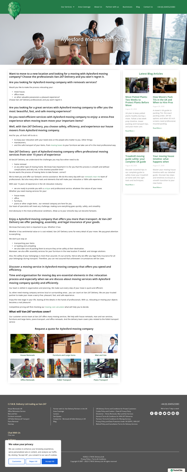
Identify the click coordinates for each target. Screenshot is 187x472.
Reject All (33, 461)
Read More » (129, 131)
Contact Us (148, 7)
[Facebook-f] (151, 413)
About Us (98, 7)
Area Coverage (84, 7)
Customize (16, 461)
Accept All (49, 461)
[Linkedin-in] (160, 413)
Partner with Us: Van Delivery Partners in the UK (70, 409)
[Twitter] (164, 413)
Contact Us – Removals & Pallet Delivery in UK (69, 419)
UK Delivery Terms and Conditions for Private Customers (116, 409)
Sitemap (11, 424)
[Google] (177, 413)
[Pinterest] (173, 413)
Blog (138, 7)
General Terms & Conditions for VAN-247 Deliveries (114, 416)
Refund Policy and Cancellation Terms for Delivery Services (117, 424)
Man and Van (12, 414)
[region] (33, 453)
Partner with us (112, 7)
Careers (56, 414)
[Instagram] (156, 413)
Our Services (66, 7)
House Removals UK (15, 409)
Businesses (127, 7)
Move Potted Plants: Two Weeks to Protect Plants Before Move (137, 101)
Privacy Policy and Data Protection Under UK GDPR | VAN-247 (118, 421)
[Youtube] (169, 413)
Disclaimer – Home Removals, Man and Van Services (114, 414)
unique (47, 188)
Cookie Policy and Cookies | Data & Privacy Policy (113, 411)
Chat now (11, 435)
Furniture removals (14, 416)
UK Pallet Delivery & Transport (18, 419)
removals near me (92, 176)
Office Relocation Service (16, 411)
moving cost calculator (54, 307)
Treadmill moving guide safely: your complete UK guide (135, 159)
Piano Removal (13, 421)
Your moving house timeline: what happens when (163, 159)
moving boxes (56, 145)
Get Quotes (57, 416)
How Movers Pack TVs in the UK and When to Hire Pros (163, 99)
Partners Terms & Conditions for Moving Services (113, 419)
